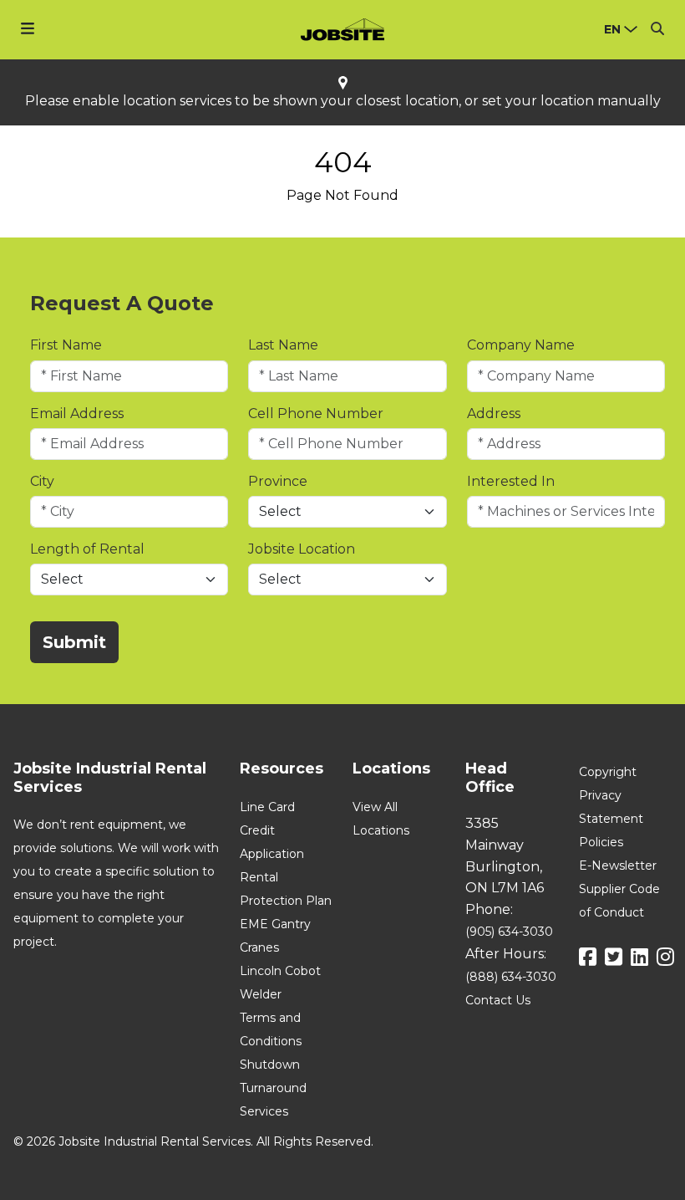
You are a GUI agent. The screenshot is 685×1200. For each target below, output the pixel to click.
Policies (601, 842)
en (612, 29)
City (42, 481)
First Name (66, 345)
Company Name (521, 345)
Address (493, 413)
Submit (74, 642)
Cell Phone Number (315, 413)
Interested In (511, 481)
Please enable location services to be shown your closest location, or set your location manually (343, 101)
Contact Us (497, 1000)
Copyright (608, 771)
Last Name (283, 345)
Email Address (77, 413)
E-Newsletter (618, 865)
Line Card (267, 806)
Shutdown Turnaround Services (273, 1088)
